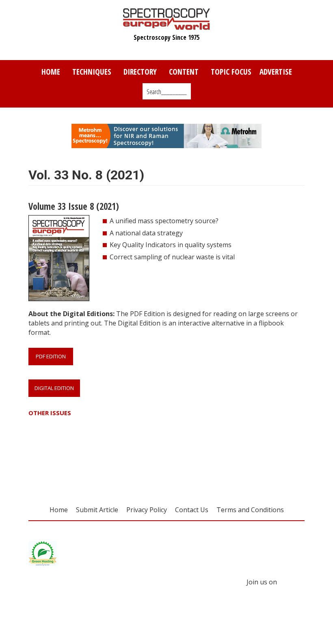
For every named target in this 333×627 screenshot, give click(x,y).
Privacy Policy (146, 509)
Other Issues (49, 413)
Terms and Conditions (250, 509)
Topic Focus (231, 71)
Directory (140, 71)
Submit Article (97, 509)
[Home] (167, 26)
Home (50, 71)
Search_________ (167, 91)
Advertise (275, 71)
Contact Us (191, 509)
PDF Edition (51, 356)
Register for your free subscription (110, 458)
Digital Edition (54, 388)
